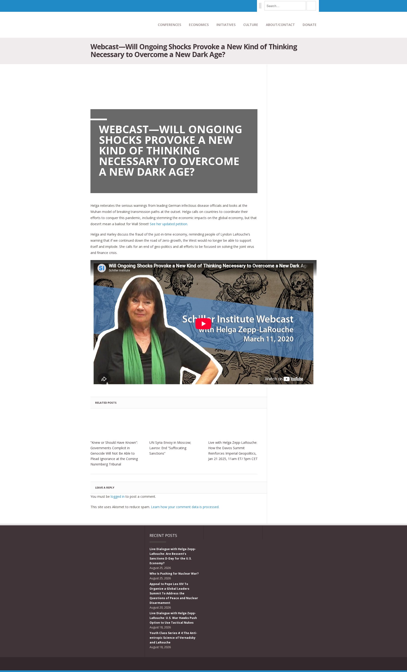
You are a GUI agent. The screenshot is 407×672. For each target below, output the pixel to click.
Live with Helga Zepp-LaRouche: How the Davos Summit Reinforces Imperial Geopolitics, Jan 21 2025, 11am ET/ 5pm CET (233, 450)
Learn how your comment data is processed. (185, 507)
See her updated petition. (169, 224)
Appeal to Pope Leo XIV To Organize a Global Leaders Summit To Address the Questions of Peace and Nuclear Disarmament (174, 593)
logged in (118, 496)
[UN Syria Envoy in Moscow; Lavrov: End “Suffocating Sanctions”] (174, 425)
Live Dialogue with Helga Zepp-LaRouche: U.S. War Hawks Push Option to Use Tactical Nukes (173, 618)
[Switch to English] (260, 5)
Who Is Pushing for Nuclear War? (174, 574)
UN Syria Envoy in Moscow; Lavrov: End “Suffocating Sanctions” (170, 448)
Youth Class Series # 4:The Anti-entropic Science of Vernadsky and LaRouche (173, 637)
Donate (310, 24)
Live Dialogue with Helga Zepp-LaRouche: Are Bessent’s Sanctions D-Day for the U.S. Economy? (173, 556)
